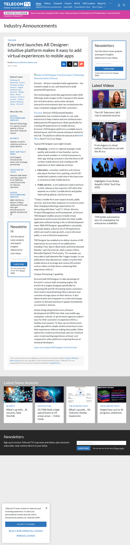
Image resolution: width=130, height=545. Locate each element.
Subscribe (18, 264)
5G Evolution (44, 406)
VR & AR (19, 104)
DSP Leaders (89, 3)
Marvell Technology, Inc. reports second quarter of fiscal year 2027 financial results (18, 128)
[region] (26, 523)
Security (112, 8)
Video (12, 104)
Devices (13, 87)
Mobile (21, 92)
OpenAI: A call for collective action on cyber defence (18, 144)
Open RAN (67, 7)
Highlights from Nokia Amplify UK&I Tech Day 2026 (107, 184)
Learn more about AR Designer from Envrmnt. (55, 347)
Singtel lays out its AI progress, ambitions (111, 411)
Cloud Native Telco (82, 7)
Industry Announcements (30, 25)
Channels (57, 3)
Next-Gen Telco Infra (18, 153)
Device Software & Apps (17, 83)
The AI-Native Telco (16, 171)
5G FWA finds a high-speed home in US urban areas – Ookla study (49, 414)
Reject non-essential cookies (26, 531)
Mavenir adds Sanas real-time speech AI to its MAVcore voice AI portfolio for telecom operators (18, 181)
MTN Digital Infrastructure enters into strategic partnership (19, 161)
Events (68, 3)
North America (15, 95)
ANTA (77, 3)
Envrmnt (38, 112)
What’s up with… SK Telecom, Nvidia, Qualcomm (79, 412)
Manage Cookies (26, 535)
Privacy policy (119, 448)
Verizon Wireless (16, 102)
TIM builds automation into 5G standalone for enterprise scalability (107, 220)
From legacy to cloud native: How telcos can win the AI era (109, 148)
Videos (47, 3)
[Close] (46, 508)
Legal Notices (55, 363)
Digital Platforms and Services (49, 7)
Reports (102, 3)
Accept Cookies (26, 524)
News (38, 3)
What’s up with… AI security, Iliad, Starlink (16, 412)
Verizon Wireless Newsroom (25, 62)
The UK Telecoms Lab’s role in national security (107, 114)
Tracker (12, 40)
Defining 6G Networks (15, 81)
